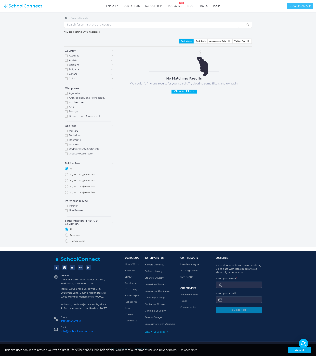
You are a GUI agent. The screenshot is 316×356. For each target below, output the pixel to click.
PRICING (203, 6)
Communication (188, 307)
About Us (130, 271)
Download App (300, 6)
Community (131, 289)
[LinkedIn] (88, 267)
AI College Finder (189, 271)
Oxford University (153, 271)
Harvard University (154, 265)
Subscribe (239, 309)
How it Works (132, 264)
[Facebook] (56, 267)
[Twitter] (72, 267)
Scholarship (131, 283)
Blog (190, 6)
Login (217, 6)
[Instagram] (64, 267)
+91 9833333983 (71, 321)
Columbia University (155, 311)
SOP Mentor (186, 277)
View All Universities (155, 332)
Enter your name (226, 278)
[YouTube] (80, 267)
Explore (111, 6)
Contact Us (131, 321)
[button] (303, 343)
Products (173, 4)
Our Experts (132, 6)
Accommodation (189, 295)
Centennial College (155, 304)
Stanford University (154, 278)
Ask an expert (132, 296)
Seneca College (153, 317)
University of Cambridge (157, 291)
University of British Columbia (160, 324)
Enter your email (226, 293)
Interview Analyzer (189, 264)
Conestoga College (155, 298)
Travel (183, 301)
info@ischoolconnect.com (78, 331)
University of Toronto (155, 284)
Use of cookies (187, 350)
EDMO (128, 277)
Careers (129, 314)
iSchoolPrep (153, 6)
